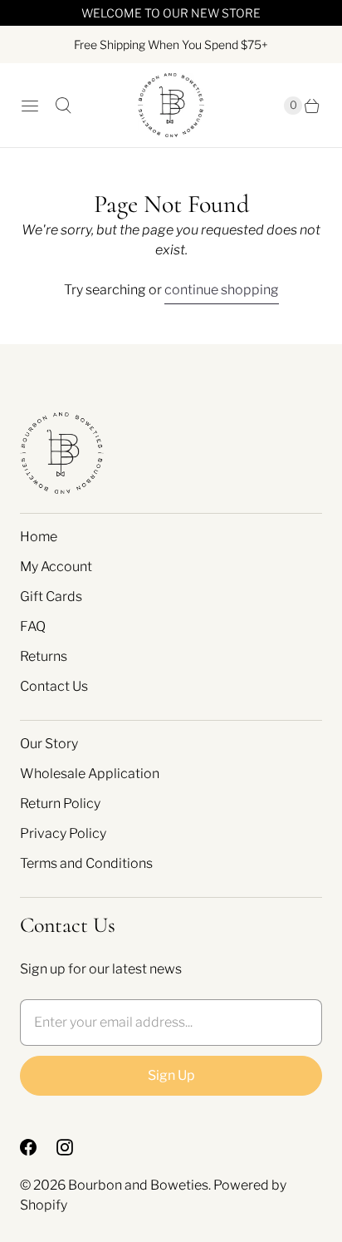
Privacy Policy (63, 833)
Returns (43, 656)
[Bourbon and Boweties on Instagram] (74, 1147)
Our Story (49, 744)
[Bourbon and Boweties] (171, 105)
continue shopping (221, 290)
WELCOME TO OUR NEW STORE (171, 13)
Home (38, 537)
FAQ (33, 626)
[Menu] (29, 106)
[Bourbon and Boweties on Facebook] (38, 1147)
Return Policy (60, 803)
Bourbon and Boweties (138, 1185)
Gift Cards (51, 596)
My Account (56, 566)
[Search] (63, 106)
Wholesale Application (89, 773)
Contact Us (54, 686)
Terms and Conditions (86, 863)
